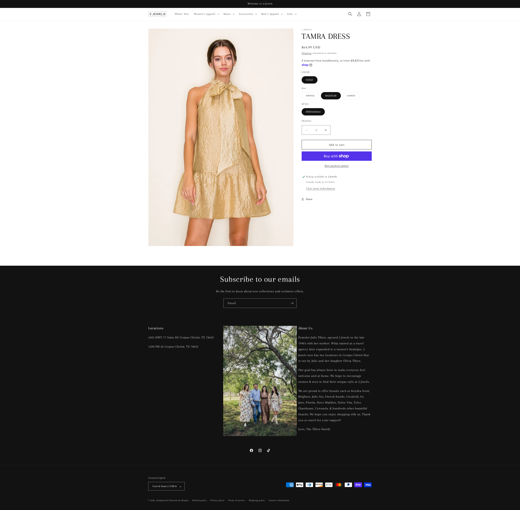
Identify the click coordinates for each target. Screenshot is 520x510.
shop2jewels (162, 500)
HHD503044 (313, 111)
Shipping (306, 53)
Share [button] (309, 198)
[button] (206, 14)
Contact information (279, 500)
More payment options (337, 165)
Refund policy (199, 500)
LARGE (353, 96)
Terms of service (236, 500)
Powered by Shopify (179, 500)
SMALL (312, 96)
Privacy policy (217, 500)
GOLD (309, 79)
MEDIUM (331, 95)
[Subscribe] (291, 303)
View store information (320, 188)
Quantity (306, 120)
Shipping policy (257, 500)
